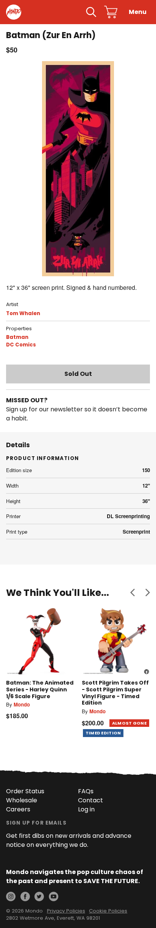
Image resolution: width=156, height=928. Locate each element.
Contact (90, 800)
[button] (132, 592)
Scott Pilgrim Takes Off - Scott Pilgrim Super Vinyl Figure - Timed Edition (115, 692)
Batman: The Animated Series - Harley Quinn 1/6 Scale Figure (39, 689)
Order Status (25, 791)
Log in (86, 809)
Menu (138, 12)
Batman (17, 337)
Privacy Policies (66, 910)
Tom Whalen (23, 313)
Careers (18, 809)
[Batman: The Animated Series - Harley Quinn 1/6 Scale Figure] (40, 641)
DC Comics (21, 344)
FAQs (86, 791)
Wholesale (21, 800)
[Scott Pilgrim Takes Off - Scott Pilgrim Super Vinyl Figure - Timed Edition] (116, 641)
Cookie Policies (108, 910)
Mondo (22, 704)
